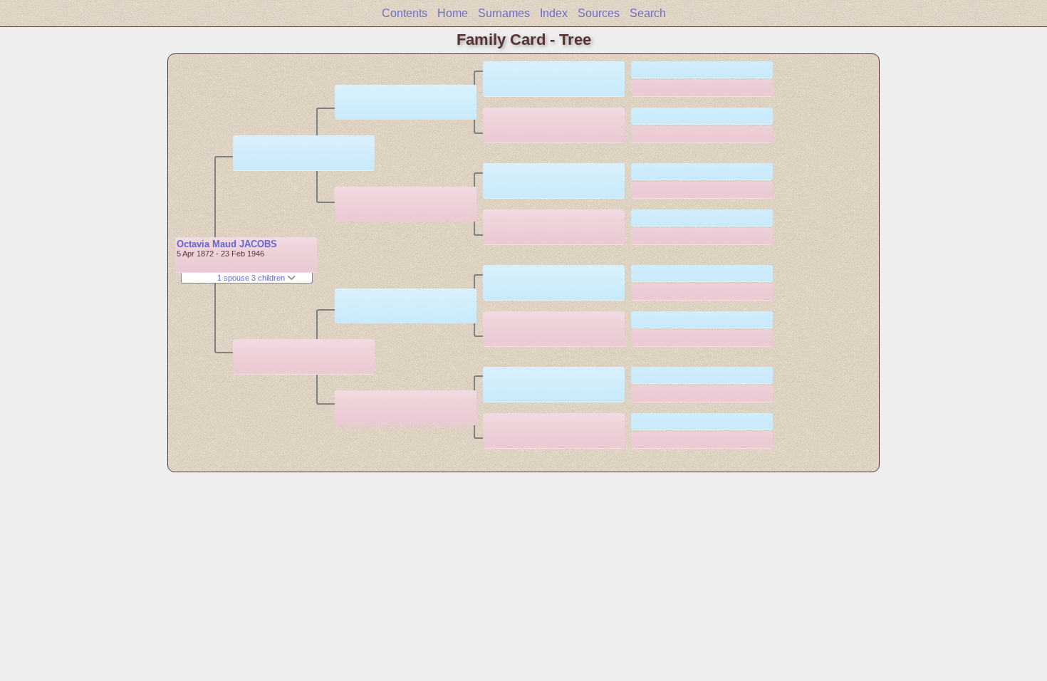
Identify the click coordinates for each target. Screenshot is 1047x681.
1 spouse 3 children (252, 278)
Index (554, 13)
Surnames (504, 13)
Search (648, 13)
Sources (599, 13)
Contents (404, 13)
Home (452, 13)
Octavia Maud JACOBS (227, 244)
